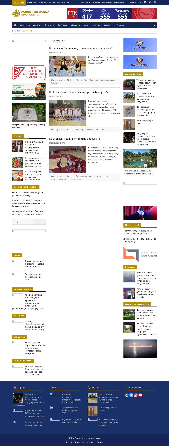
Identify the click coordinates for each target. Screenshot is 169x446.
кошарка (102, 80)
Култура (96, 25)
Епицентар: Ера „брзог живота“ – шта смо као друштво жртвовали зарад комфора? (35, 348)
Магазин (120, 25)
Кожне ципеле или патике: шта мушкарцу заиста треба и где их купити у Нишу (34, 147)
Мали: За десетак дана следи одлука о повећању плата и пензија (146, 293)
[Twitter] (131, 395)
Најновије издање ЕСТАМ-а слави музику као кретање (34, 413)
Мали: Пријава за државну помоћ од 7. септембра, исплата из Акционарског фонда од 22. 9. (146, 278)
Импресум (79, 442)
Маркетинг (107, 2)
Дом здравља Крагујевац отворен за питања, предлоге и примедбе (146, 111)
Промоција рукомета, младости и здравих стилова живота (35, 264)
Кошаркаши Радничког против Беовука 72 (74, 138)
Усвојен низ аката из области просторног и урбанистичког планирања (146, 84)
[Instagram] (136, 395)
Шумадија (75, 25)
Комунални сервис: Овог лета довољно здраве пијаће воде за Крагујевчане (34, 370)
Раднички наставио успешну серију (71, 421)
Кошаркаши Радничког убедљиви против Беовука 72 (81, 48)
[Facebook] (127, 395)
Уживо (131, 2)
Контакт (96, 2)
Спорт (86, 25)
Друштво (37, 25)
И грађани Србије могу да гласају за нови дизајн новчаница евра (33, 175)
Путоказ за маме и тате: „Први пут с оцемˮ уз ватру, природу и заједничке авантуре (146, 329)
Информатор (120, 2)
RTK (63, 143)
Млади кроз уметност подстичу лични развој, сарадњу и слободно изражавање (146, 139)
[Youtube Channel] (140, 395)
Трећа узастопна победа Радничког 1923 (33, 277)
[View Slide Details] (140, 191)
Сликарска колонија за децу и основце (34, 423)
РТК (63, 52)
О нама (84, 2)
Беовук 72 (82, 80)
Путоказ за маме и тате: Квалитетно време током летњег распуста (146, 314)
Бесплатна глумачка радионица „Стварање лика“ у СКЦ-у (138, 232)
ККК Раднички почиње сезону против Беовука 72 (78, 92)
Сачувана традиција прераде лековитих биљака (108, 422)
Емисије (107, 25)
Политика (49, 25)
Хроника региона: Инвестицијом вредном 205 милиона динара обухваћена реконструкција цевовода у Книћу (28, 301)
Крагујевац (62, 25)
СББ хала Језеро (74, 179)
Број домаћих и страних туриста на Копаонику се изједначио (145, 97)
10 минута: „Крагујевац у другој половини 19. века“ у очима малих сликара (35, 325)
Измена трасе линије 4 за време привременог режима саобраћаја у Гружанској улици (28, 203)
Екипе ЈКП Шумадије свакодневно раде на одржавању (28, 194)
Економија (25, 25)
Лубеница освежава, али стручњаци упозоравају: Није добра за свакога (34, 162)
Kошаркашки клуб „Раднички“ (90, 176)
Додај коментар (59, 80)
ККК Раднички (92, 80)
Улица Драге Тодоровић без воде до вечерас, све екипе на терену (27, 212)
